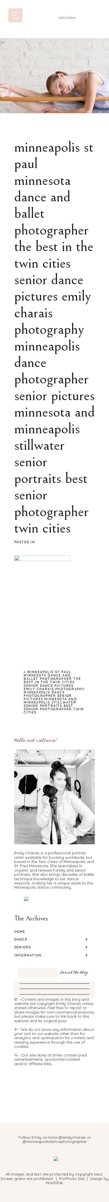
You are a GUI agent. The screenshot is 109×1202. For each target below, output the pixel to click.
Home (19, 931)
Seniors (22, 947)
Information (28, 955)
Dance (20, 939)
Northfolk (54, 1182)
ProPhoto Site (71, 1178)
